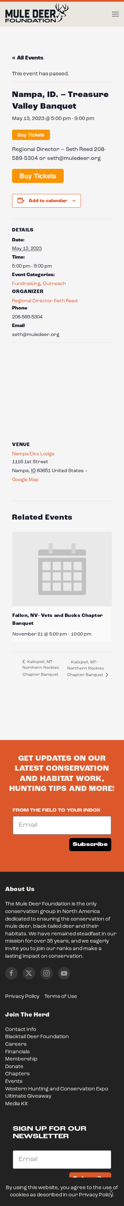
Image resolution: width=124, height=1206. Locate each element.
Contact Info (20, 1029)
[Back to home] (37, 14)
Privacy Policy (22, 996)
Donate (14, 1066)
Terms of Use (60, 996)
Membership (21, 1059)
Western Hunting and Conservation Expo (56, 1089)
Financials (17, 1052)
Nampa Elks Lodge (33, 454)
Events (13, 1081)
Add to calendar (48, 200)
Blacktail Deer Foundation (37, 1037)
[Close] (111, 1191)
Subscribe (90, 844)
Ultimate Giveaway (28, 1096)
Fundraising (26, 283)
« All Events (27, 58)
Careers (16, 1044)
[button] (115, 14)
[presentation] (62, 569)
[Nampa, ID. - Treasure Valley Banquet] (38, 176)
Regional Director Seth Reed (45, 300)
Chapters (17, 1074)
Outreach (54, 283)
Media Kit (16, 1104)
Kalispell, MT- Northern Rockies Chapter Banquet (40, 668)
